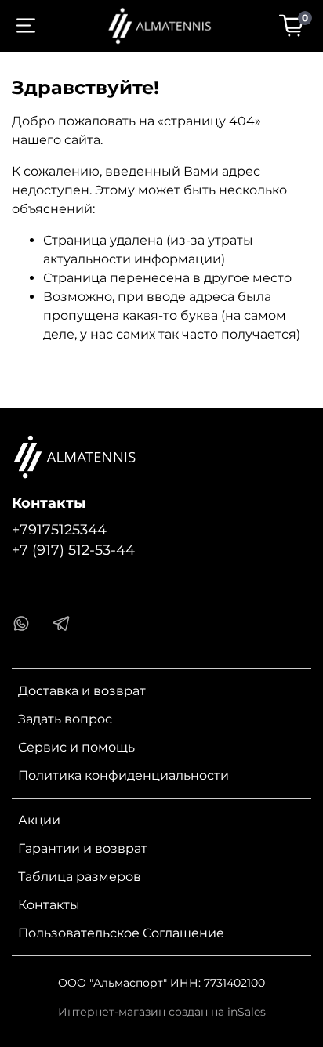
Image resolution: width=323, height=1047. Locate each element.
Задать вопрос (65, 719)
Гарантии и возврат (82, 848)
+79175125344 (59, 529)
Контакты (49, 904)
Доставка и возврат (82, 690)
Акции (39, 820)
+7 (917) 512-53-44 (73, 550)
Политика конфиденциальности (123, 775)
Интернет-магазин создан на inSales (162, 1012)
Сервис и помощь (76, 747)
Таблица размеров (79, 876)
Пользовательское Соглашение (121, 933)
